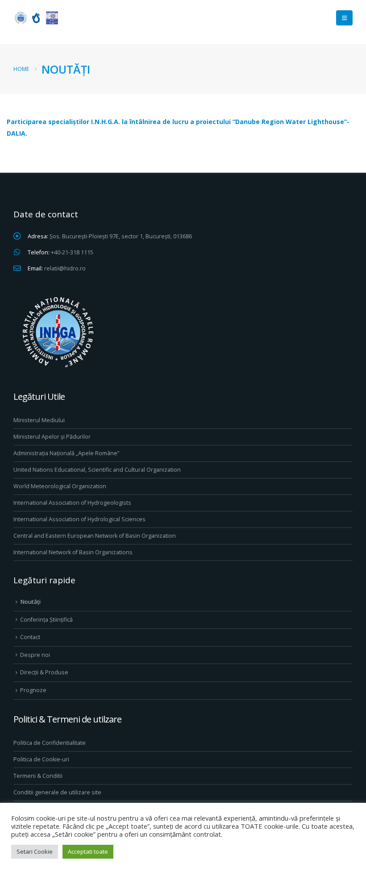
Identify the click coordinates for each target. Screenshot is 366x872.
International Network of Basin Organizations (73, 552)
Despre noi (35, 655)
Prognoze (33, 690)
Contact (30, 637)
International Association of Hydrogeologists (72, 503)
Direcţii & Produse (44, 672)
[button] (344, 17)
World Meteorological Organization (59, 486)
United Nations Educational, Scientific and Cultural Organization (97, 469)
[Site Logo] (35, 17)
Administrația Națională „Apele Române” (66, 453)
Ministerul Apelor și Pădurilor (52, 436)
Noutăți (30, 602)
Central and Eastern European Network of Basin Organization (94, 536)
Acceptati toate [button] (88, 851)
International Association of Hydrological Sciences (79, 519)
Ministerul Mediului (39, 420)
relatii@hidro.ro (65, 268)
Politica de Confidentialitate (49, 743)
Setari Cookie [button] (35, 851)
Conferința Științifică (46, 619)
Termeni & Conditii (37, 776)
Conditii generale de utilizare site (57, 792)
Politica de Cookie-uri (41, 759)
